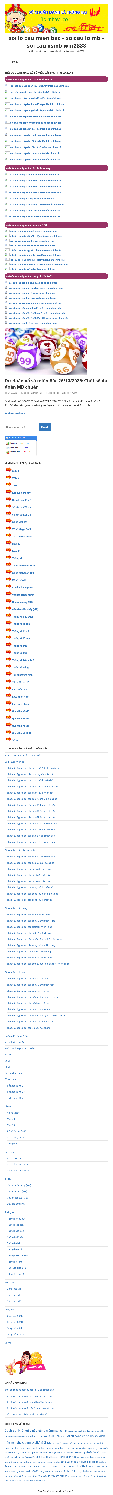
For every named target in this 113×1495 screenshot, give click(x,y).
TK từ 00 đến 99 (20, 682)
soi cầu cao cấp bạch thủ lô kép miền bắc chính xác (37, 104)
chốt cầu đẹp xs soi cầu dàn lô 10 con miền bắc (31, 829)
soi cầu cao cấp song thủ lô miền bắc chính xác (35, 98)
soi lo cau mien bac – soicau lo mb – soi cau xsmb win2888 (56, 41)
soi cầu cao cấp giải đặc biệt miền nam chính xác (36, 236)
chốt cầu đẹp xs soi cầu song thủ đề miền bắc (30, 887)
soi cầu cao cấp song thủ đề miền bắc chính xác (35, 122)
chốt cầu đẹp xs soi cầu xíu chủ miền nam (28, 1027)
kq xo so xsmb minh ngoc (70, 1452)
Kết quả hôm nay (21, 492)
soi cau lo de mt (40, 1462)
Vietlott (8, 1106)
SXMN (8, 1060)
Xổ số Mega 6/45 (21, 529)
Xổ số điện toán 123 (23, 572)
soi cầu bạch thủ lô (11, 1476)
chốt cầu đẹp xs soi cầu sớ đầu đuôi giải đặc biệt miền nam (37, 1015)
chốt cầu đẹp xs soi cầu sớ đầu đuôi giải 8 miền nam (34, 997)
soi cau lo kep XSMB (73, 1461)
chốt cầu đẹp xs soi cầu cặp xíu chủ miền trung (31, 920)
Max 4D (16, 551)
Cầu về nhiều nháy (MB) (25, 609)
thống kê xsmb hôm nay (24, 1480)
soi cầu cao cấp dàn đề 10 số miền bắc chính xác (36, 147)
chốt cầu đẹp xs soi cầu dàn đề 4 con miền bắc (31, 805)
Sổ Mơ (8, 1342)
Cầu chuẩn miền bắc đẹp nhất (20, 850)
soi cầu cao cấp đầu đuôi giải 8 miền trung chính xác (37, 313)
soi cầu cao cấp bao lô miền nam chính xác (32, 245)
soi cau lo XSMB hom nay (83, 1466)
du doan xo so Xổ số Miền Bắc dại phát (49, 1436)
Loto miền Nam (20, 696)
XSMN (15, 478)
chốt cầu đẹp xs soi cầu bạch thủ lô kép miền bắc (32, 786)
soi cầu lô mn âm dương (53, 1476)
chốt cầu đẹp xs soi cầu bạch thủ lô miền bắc (30, 792)
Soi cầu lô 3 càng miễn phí (28, 1476)
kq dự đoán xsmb (22, 1452)
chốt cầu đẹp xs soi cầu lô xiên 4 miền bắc (29, 881)
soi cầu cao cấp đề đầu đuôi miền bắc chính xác (34, 216)
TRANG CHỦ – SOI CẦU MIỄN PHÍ (22, 755)
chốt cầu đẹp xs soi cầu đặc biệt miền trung (29, 957)
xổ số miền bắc (39, 1480)
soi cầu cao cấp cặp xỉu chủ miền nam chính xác (35, 250)
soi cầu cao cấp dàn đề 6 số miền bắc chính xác (35, 135)
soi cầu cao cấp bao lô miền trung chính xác (32, 298)
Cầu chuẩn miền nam (15, 972)
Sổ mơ (15, 740)
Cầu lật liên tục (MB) (23, 594)
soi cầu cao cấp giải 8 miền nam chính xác (32, 241)
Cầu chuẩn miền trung (16, 908)
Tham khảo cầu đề (14, 1042)
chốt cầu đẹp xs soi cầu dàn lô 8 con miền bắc (31, 856)
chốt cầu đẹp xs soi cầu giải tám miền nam (29, 1003)
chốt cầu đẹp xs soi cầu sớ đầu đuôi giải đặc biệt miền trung (38, 963)
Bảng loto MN (14, 1295)
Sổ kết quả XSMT (21, 514)
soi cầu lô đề (92, 1476)
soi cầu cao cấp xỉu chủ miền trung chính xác (33, 282)
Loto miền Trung (21, 704)
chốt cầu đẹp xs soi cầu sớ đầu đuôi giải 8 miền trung (34, 939)
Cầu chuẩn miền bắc (15, 761)
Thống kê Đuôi (20, 653)
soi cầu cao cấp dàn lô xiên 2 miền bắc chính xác (35, 180)
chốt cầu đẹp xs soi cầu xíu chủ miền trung (29, 951)
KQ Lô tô (9, 1282)
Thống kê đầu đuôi (22, 616)
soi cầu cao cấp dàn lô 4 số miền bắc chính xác (35, 153)
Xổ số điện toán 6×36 (18, 1170)
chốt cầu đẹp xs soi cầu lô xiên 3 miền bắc (29, 875)
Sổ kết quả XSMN (21, 507)
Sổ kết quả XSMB (21, 500)
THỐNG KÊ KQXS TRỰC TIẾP (20, 1048)
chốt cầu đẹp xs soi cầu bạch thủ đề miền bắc (30, 780)
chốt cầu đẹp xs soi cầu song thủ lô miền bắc (30, 899)
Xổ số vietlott (19, 521)
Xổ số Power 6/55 (22, 536)
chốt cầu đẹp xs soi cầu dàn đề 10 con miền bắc (32, 823)
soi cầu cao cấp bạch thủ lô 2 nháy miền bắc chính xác (40, 85)
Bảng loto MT (14, 1288)
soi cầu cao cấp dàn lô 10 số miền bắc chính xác (34, 210)
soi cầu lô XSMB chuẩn (77, 1476)
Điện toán (9, 1152)
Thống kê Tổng (20, 667)
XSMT (15, 485)
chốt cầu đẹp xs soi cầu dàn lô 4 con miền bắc (31, 835)
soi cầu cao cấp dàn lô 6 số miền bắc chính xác (35, 159)
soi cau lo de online (53, 1462)
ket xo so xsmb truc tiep (71, 1448)
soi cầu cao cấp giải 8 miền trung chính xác (32, 293)
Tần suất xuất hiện (22, 674)
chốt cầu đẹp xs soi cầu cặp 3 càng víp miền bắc (32, 798)
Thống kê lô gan (21, 623)
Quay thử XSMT (20, 725)
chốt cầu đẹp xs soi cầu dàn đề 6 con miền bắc (31, 811)
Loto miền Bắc (20, 689)
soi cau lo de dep (85, 1457)
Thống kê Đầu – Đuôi (23, 660)
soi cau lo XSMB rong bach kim (37, 1471)
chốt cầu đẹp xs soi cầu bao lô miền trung (28, 914)
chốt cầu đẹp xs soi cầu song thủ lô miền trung (31, 945)
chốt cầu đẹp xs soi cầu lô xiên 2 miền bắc (29, 869)
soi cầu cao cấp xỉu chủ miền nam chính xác (33, 231)
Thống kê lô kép (21, 638)
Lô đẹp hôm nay (16, 1457)
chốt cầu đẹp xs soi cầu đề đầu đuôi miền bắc (30, 863)
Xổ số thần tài (19, 580)
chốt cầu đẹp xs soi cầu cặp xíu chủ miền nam (30, 984)
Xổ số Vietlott (14, 1112)
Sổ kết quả (10, 1079)
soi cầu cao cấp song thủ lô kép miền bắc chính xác (37, 110)
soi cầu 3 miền (92, 1472)
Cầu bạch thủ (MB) (22, 587)
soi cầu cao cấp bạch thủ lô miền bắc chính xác (36, 92)
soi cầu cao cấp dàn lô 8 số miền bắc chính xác (34, 174)
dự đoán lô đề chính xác (60, 1443)
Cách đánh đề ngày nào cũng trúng (70, 1431)
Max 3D (16, 543)
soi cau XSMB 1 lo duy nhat (71, 1471)
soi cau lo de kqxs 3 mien (26, 1462)
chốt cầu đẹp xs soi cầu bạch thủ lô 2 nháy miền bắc (34, 768)
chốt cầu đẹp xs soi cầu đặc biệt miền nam (29, 991)
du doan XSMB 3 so (34, 1442)
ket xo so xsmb (53, 1448)
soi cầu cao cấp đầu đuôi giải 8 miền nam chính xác (37, 259)
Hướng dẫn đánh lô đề (16, 1036)
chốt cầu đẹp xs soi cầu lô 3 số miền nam (28, 1009)
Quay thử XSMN (21, 718)
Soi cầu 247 (102, 1472)
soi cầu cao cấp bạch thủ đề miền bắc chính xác (35, 116)
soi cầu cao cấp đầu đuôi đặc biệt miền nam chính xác (39, 264)
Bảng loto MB (14, 1301)
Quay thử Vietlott (21, 733)
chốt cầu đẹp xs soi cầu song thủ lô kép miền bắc (32, 893)
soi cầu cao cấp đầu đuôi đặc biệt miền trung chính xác (38, 318)
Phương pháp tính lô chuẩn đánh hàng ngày (41, 1457)
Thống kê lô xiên (21, 631)
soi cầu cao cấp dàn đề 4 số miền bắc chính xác (35, 128)
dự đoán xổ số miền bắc (80, 1443)
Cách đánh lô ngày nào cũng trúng (29, 1431)
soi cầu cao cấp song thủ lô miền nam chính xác (35, 255)
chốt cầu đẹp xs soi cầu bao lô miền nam (28, 978)
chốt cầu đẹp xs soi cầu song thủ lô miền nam (30, 1021)
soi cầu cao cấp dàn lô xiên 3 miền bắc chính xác (35, 186)
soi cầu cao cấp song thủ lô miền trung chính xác (35, 308)
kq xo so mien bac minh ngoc (44, 1452)
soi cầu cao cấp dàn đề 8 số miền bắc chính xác (35, 141)
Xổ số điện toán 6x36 (23, 565)
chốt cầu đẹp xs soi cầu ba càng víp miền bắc (30, 774)
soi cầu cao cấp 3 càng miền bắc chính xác (31, 198)
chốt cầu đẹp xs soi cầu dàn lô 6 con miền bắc (31, 842)
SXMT (8, 1067)
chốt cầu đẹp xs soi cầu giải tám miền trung (29, 926)
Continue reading (14, 413)
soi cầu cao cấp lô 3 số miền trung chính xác (33, 323)
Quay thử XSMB (20, 711)
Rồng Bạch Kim (68, 1456)
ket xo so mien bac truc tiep (30, 1448)
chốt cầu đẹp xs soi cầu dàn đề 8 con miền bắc (31, 817)
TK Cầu (8, 1179)
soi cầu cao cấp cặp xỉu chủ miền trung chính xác (35, 303)
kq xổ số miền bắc (91, 1452)
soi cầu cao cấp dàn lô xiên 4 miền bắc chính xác (35, 192)
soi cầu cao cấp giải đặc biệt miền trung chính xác (36, 288)
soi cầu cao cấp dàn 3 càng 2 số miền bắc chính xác (36, 204)
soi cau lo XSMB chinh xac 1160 (56, 1467)
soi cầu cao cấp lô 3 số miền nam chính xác (33, 269)
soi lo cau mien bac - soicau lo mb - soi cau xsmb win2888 (50, 393)
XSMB (15, 471)
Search (45, 427)
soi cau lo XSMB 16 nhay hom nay (26, 1466)
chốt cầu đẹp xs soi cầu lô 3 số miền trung (29, 933)
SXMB (8, 1054)
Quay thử (9, 1309)
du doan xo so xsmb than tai (18, 1437)
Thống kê (17, 558)
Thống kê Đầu (19, 645)
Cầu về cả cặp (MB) (22, 602)
